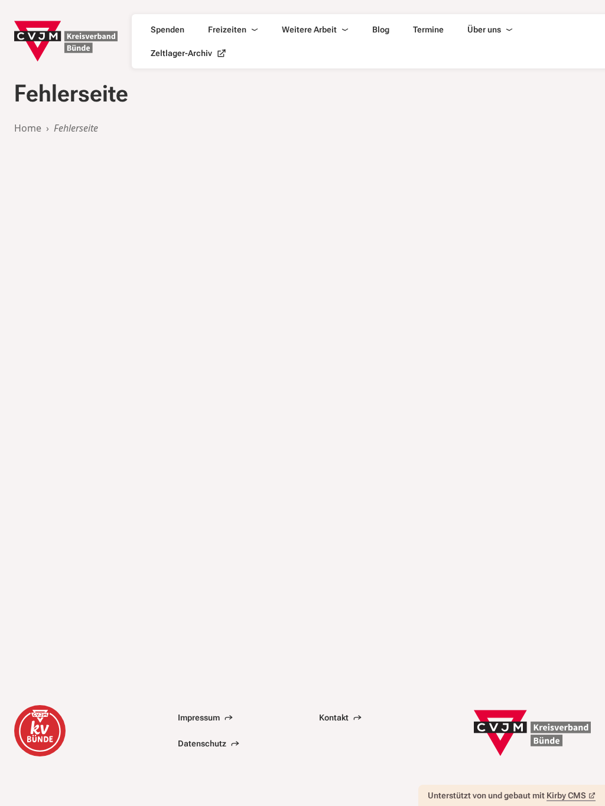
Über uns (484, 29)
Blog (380, 29)
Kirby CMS (566, 795)
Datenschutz (202, 743)
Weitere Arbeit (309, 29)
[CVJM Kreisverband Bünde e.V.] (66, 41)
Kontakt (334, 717)
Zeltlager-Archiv (181, 53)
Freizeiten (227, 29)
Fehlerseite (76, 128)
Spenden (167, 29)
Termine (428, 29)
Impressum (199, 717)
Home (27, 128)
